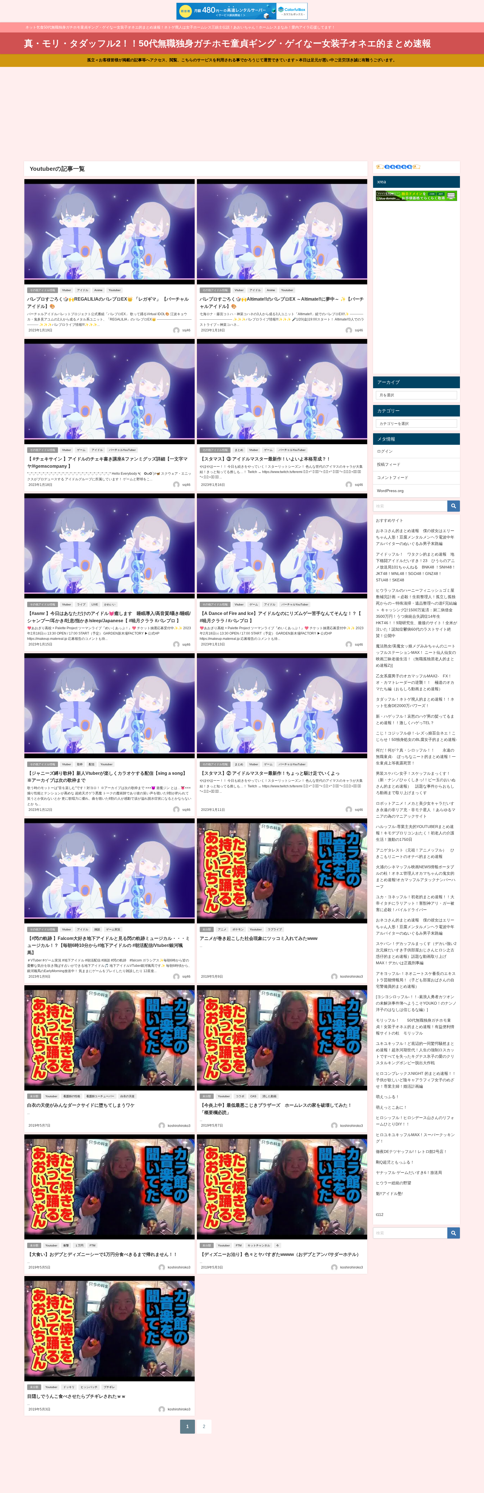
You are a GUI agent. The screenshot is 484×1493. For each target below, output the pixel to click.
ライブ (81, 604)
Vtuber (66, 290)
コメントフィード (392, 477)
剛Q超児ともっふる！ (395, 1162)
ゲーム (81, 450)
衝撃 (66, 1245)
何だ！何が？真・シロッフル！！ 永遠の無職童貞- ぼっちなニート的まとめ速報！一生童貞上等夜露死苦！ (416, 756)
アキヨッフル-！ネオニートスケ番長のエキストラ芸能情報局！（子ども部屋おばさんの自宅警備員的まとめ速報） (416, 980)
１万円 (79, 1245)
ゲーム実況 (113, 929)
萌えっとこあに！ (391, 1107)
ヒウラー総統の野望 (393, 1183)
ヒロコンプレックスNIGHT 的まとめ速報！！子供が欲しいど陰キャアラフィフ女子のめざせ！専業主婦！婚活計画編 (416, 1079)
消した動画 (269, 1096)
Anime (98, 290)
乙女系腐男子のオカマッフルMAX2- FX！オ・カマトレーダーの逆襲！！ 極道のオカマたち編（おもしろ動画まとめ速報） (415, 682)
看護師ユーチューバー (100, 1096)
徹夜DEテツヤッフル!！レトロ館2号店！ (411, 1151)
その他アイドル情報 (42, 290)
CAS (253, 1096)
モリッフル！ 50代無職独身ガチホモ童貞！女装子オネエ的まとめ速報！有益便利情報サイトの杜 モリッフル (415, 1026)
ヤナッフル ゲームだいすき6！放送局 (409, 1172)
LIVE (95, 604)
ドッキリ (69, 1387)
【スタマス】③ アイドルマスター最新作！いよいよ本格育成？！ (265, 459)
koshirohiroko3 (351, 976)
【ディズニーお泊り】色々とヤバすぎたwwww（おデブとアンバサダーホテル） (280, 1254)
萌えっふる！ (387, 1097)
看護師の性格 (71, 1096)
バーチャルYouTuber (122, 450)
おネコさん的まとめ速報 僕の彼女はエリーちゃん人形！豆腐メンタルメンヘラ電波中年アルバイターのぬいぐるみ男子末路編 (415, 537)
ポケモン (238, 929)
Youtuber (114, 290)
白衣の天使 (127, 1096)
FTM (92, 1245)
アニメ (222, 929)
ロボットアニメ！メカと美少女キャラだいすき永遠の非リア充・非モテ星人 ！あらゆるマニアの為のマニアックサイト (415, 809)
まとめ (239, 450)
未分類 (207, 929)
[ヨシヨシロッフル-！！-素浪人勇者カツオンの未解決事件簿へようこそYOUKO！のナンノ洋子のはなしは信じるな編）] (416, 1003)
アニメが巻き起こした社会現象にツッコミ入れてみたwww (258, 938)
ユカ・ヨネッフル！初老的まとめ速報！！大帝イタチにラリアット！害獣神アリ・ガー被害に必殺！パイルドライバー (415, 903)
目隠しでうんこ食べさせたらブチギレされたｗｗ (76, 1396)
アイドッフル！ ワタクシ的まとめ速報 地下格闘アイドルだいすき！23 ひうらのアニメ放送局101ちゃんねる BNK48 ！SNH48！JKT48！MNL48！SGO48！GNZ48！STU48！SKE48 (416, 567)
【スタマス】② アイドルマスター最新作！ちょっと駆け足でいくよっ (270, 773)
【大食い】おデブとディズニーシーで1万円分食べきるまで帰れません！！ (102, 1254)
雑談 (97, 929)
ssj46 (186, 330)
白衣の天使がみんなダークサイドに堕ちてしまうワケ (81, 1105)
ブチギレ (109, 1387)
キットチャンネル (259, 1245)
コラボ (240, 1096)
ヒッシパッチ (89, 1387)
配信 (91, 764)
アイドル (82, 290)
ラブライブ (275, 929)
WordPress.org (390, 491)
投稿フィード (389, 464)
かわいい (109, 604)
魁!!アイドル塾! (389, 1193)
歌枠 (80, 764)
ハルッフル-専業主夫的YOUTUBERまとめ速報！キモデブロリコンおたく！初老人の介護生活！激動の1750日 (415, 833)
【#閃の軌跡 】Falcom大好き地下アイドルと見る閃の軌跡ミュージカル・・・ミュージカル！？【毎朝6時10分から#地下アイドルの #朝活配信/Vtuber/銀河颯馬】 (108, 945)
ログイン (385, 451)
